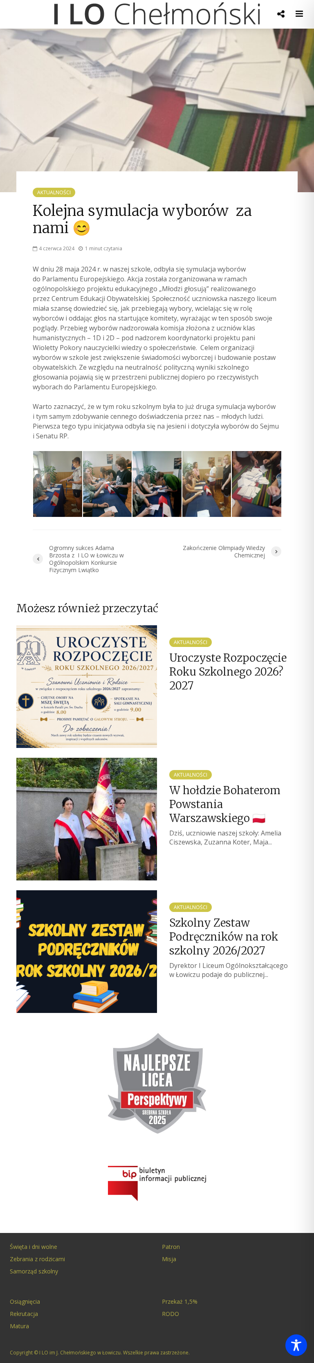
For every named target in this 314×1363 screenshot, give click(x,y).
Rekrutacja (24, 1314)
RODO (170, 1314)
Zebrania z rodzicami (37, 1259)
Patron (171, 1247)
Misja (169, 1259)
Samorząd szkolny (34, 1271)
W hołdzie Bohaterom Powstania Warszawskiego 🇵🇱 (224, 804)
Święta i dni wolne (33, 1247)
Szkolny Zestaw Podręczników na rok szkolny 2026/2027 (223, 936)
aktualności (54, 192)
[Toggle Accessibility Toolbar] (296, 1345)
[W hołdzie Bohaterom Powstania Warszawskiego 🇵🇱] (86, 818)
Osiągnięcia (25, 1301)
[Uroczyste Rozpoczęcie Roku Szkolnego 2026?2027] (86, 685)
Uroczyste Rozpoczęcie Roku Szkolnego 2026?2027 (228, 671)
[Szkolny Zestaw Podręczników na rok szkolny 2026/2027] (86, 950)
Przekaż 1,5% (179, 1301)
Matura (19, 1326)
